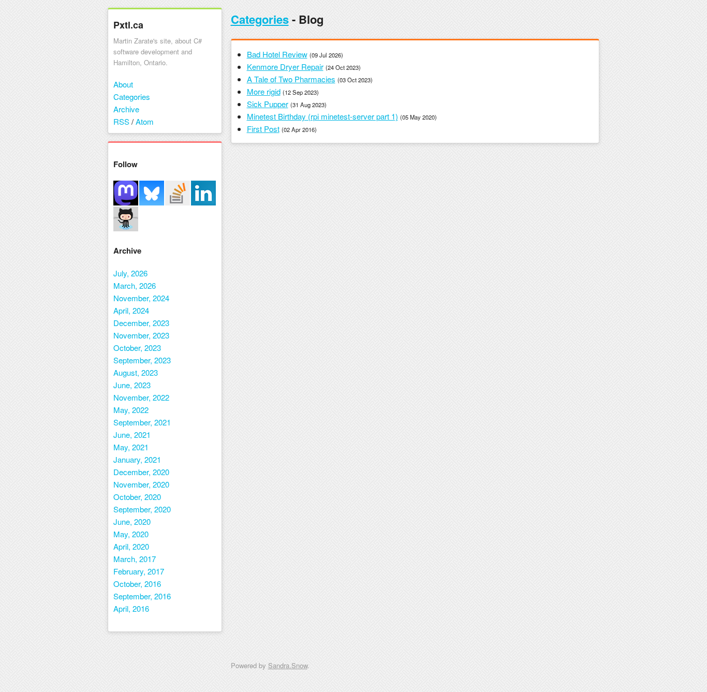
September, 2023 (142, 360)
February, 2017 (138, 571)
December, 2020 (141, 471)
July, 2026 (130, 273)
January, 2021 (137, 459)
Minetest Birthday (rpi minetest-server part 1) (322, 116)
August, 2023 (135, 372)
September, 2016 (142, 596)
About (123, 84)
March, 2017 (134, 558)
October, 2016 (137, 583)
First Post (263, 128)
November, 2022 (141, 397)
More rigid (264, 91)
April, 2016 (131, 608)
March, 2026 (134, 285)
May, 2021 (131, 446)
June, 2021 (132, 434)
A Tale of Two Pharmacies (291, 78)
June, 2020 (132, 521)
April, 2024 (131, 310)
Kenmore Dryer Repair (285, 66)
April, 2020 (131, 546)
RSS (121, 121)
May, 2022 (131, 409)
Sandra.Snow (287, 665)
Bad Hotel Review (277, 54)
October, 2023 (137, 347)
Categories (131, 96)
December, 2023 (141, 322)
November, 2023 (141, 335)
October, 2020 (137, 496)
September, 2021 (142, 422)
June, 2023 (132, 384)
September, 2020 (142, 509)
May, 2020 (131, 533)
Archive (126, 109)
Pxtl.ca (128, 25)
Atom (145, 121)
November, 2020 (141, 484)
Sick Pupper (267, 103)
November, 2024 (141, 297)
